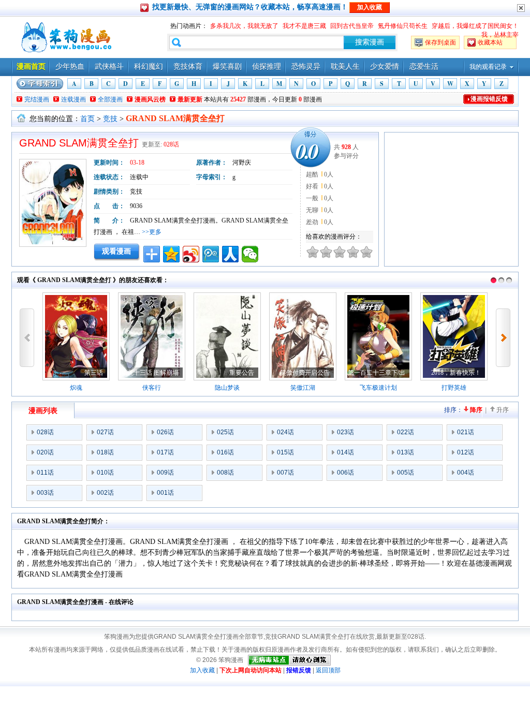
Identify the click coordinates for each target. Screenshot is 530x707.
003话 (45, 492)
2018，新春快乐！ (456, 372)
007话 (285, 472)
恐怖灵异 (305, 66)
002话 (105, 492)
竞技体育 (187, 66)
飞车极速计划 (378, 387)
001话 (165, 492)
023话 (345, 432)
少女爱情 (384, 66)
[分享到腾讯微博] (210, 254)
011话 (45, 472)
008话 (225, 472)
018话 (105, 452)
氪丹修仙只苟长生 (403, 26)
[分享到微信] (250, 254)
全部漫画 (110, 99)
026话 (165, 432)
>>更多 (151, 231)
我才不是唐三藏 (304, 26)
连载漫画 (73, 99)
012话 (465, 452)
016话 (225, 452)
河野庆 (241, 162)
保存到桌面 (440, 42)
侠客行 (151, 387)
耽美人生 (345, 66)
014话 (345, 452)
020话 (45, 452)
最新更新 (190, 99)
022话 (405, 432)
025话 (225, 432)
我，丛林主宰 (500, 34)
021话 (465, 432)
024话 (285, 432)
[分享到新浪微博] (191, 254)
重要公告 (241, 372)
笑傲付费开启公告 (305, 372)
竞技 (110, 119)
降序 (476, 410)
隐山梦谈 (227, 387)
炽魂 (76, 387)
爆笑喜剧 (227, 66)
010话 (105, 472)
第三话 (93, 372)
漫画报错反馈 (489, 98)
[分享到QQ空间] (171, 254)
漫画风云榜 (150, 99)
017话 (165, 452)
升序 (502, 410)
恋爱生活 (423, 66)
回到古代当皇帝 (352, 26)
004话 (465, 472)
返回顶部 (328, 670)
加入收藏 (202, 670)
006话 (345, 472)
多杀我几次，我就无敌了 (244, 26)
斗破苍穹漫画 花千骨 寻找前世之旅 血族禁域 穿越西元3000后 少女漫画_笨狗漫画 (65, 37)
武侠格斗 (109, 66)
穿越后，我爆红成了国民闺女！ (475, 26)
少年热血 (69, 66)
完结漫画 (36, 99)
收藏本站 (490, 42)
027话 (105, 432)
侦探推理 (266, 66)
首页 (87, 119)
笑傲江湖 (302, 387)
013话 (405, 452)
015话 (285, 452)
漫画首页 (31, 66)
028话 (171, 144)
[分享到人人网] (230, 254)
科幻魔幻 (148, 66)
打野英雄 (453, 387)
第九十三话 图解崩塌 (150, 372)
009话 (165, 472)
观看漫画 (116, 251)
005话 (405, 472)
